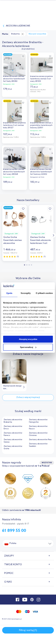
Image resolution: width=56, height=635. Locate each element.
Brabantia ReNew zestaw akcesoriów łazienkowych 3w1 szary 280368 (14, 171)
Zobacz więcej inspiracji (28, 397)
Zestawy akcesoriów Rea (40, 439)
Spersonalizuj (26, 347)
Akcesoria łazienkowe (18, 26)
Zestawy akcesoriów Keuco (38, 427)
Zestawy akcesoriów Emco (13, 427)
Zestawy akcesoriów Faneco (13, 434)
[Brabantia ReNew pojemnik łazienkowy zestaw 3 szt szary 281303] (41, 64)
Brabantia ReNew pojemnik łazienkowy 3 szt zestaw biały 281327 (14, 125)
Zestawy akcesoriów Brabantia (13, 421)
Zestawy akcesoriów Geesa (13, 440)
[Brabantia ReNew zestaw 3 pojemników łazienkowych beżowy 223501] (41, 110)
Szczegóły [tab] (26, 293)
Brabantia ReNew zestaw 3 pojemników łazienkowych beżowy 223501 (41, 125)
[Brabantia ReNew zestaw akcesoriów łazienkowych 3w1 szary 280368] (14, 157)
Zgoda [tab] (9, 293)
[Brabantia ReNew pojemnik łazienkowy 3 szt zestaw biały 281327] (14, 110)
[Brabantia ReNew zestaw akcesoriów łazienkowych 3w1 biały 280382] (14, 64)
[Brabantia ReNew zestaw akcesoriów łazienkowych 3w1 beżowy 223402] (41, 157)
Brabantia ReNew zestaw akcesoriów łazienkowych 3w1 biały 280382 (14, 78)
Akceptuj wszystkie (28, 339)
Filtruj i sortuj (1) (28, 630)
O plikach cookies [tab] (44, 293)
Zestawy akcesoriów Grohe (13, 447)
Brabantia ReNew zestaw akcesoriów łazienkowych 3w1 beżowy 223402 (41, 171)
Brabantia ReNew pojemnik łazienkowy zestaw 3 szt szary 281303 (41, 78)
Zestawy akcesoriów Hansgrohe (38, 421)
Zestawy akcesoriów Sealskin (38, 445)
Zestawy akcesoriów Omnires (38, 434)
